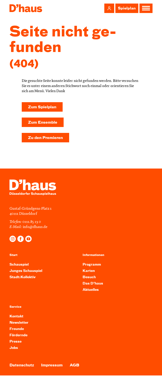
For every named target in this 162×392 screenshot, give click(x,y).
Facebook (20, 239)
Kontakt (16, 316)
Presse (15, 341)
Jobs (13, 348)
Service (15, 306)
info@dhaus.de (35, 227)
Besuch (89, 277)
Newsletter (18, 322)
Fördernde (18, 335)
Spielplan (127, 8)
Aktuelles (91, 290)
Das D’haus (93, 283)
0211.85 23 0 (31, 222)
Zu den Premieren (45, 138)
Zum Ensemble (42, 122)
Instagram (12, 239)
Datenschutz (21, 365)
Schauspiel (19, 264)
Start (13, 255)
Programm (92, 264)
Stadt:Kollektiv (22, 277)
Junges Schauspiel (25, 271)
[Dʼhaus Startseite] (25, 8)
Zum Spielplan (42, 107)
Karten (89, 271)
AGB (74, 365)
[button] (109, 8)
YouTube (28, 239)
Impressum (52, 365)
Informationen (93, 255)
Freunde (16, 329)
